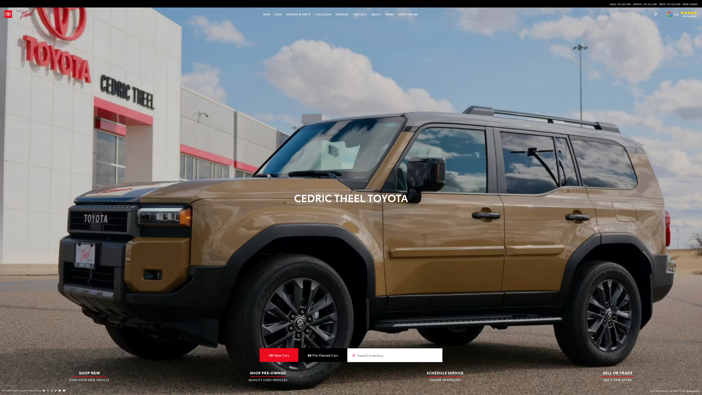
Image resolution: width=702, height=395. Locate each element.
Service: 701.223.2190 (645, 4)
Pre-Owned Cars (322, 355)
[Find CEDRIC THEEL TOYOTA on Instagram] (52, 390)
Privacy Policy (34, 390)
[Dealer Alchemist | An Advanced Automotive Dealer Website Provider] (693, 390)
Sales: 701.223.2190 (620, 4)
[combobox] (394, 355)
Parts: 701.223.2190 (669, 4)
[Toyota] (8, 14)
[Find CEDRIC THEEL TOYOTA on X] (48, 390)
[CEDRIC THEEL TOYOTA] (26, 14)
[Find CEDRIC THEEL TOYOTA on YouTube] (59, 390)
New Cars (279, 355)
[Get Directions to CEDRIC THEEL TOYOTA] (64, 390)
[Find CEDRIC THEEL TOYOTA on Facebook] (44, 390)
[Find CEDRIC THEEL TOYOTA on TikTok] (56, 390)
